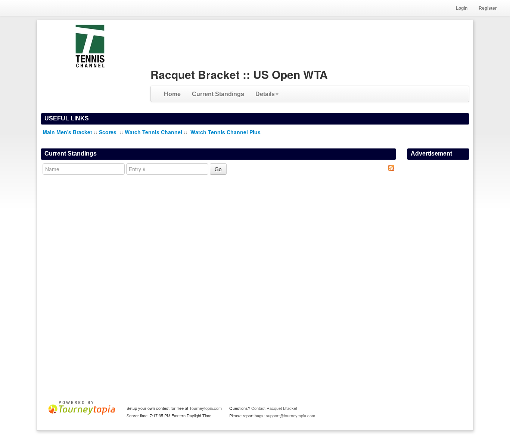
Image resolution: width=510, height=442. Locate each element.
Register (488, 8)
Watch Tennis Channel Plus (225, 132)
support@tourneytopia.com (290, 415)
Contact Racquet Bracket (274, 408)
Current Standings (218, 94)
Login (461, 8)
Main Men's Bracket (67, 132)
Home (172, 94)
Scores (108, 132)
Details (265, 94)
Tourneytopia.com (205, 408)
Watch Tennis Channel (154, 132)
